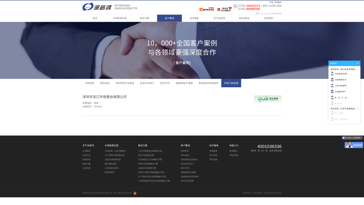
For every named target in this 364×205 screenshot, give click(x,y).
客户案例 (169, 18)
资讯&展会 (244, 18)
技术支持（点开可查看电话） (344, 108)
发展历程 (86, 159)
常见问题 (213, 159)
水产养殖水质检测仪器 (115, 155)
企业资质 (86, 168)
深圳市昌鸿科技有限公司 (109, 6)
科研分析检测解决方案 (148, 164)
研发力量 (86, 164)
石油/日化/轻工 (147, 83)
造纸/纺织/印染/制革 (208, 83)
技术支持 (213, 155)
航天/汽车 (165, 83)
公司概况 (86, 151)
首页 (95, 18)
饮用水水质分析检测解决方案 (151, 172)
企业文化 (86, 155)
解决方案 (144, 18)
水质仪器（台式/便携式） (116, 151)
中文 (271, 2)
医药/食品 (105, 83)
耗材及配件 (110, 172)
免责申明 (247, 193)
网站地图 (258, 193)
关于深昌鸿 (219, 18)
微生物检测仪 (111, 164)
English (278, 2)
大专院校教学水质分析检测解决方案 (154, 181)
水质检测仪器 (120, 18)
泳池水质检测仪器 (113, 159)
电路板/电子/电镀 (184, 83)
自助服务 (213, 151)
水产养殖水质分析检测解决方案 (152, 176)
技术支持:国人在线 (272, 193)
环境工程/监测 (231, 83)
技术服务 (194, 18)
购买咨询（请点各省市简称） (344, 69)
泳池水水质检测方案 (147, 168)
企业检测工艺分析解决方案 (150, 159)
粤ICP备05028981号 (122, 193)
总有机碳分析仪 (112, 168)
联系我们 (269, 18)
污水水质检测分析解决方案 (150, 151)
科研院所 (89, 83)
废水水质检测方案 (146, 155)
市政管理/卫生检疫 (124, 83)
